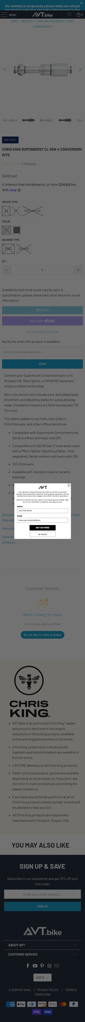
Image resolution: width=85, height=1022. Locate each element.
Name (19, 506)
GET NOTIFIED (42, 527)
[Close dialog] (68, 485)
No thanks (42, 534)
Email (19, 516)
